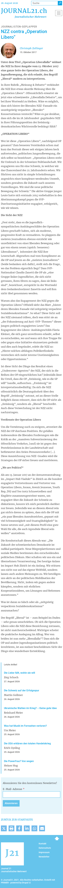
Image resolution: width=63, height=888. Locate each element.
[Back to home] (23, 13)
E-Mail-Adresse (12, 789)
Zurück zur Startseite (17, 819)
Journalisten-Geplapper (19, 26)
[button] (4, 828)
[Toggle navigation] (58, 13)
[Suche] (60, 3)
